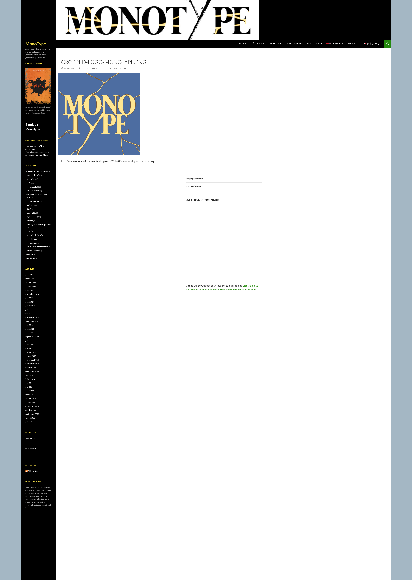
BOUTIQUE (313, 43)
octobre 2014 (31, 367)
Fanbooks (33, 187)
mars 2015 (29, 348)
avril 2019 (29, 302)
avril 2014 (29, 391)
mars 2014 (29, 394)
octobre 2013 (31, 410)
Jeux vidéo (31, 213)
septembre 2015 (32, 336)
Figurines (33, 243)
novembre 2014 (32, 363)
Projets (274, 43)
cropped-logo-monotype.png (110, 68)
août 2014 (29, 375)
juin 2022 (29, 275)
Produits (30, 179)
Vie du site (29, 258)
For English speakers (346, 43)
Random (29, 254)
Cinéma (30, 209)
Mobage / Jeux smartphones (39, 224)
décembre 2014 (32, 360)
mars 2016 (29, 333)
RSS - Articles (33, 471)
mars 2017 (29, 313)
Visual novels (32, 250)
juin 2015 (29, 340)
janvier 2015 (30, 356)
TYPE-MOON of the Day (37, 247)
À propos (259, 43)
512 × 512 (85, 68)
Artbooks (33, 239)
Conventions (294, 43)
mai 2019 (29, 298)
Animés (30, 205)
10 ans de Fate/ (33, 201)
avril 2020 (29, 290)
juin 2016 (29, 325)
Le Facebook (31, 449)
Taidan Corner (33, 190)
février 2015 (30, 352)
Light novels (32, 217)
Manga (30, 220)
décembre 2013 (32, 406)
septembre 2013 (32, 414)
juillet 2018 (30, 305)
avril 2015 (29, 344)
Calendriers (33, 183)
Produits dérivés (34, 235)
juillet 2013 (30, 418)
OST (29, 231)
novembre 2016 (32, 317)
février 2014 (30, 398)
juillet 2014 (30, 379)
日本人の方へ (374, 43)
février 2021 (30, 282)
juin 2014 (29, 383)
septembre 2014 (32, 371)
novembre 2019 (32, 294)
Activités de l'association (35, 171)
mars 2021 (29, 278)
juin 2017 (29, 309)
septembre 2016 (32, 321)
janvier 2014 (30, 402)
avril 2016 (29, 329)
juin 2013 (29, 421)
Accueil (244, 43)
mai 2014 (29, 387)
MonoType (35, 43)
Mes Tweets (30, 438)
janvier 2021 (30, 286)
